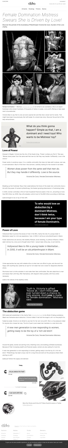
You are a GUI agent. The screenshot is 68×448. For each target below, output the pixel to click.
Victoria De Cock (27, 107)
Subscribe (5, 1)
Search (28, 439)
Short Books (16, 437)
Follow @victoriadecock (33, 142)
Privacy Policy (43, 433)
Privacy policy (37, 445)
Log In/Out (63, 1)
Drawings (3, 435)
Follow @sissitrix (27, 405)
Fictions (3, 437)
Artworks (3, 433)
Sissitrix (17, 426)
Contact (29, 437)
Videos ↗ (15, 439)
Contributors (30, 435)
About (28, 433)
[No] (66, 444)
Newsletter (16, 433)
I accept (29, 445)
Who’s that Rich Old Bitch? (35, 304)
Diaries (3, 439)
